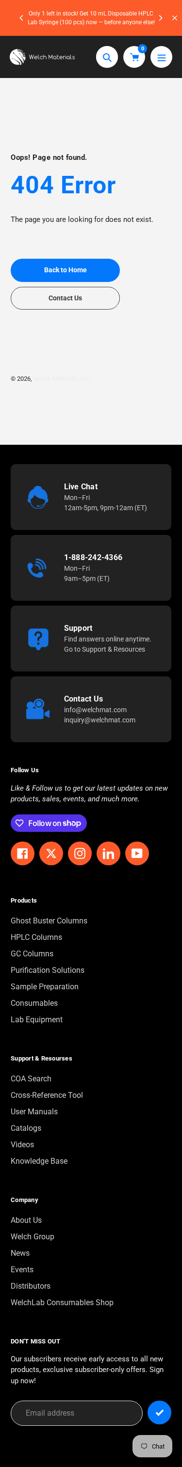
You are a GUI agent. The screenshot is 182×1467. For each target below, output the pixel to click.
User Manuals (34, 1111)
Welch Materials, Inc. (62, 378)
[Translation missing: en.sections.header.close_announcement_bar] (175, 18)
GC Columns (32, 953)
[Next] (160, 18)
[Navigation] (161, 57)
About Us (26, 1220)
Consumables (34, 1003)
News (20, 1253)
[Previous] (22, 18)
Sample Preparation (45, 986)
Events (22, 1269)
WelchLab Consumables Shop (62, 1302)
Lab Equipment (37, 1019)
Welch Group (32, 1236)
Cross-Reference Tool (47, 1095)
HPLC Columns (36, 937)
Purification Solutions (47, 970)
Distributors (30, 1286)
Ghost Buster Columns (49, 920)
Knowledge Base (39, 1161)
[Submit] (159, 1412)
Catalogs (26, 1128)
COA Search (31, 1078)
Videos (22, 1144)
